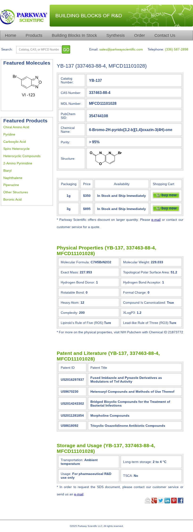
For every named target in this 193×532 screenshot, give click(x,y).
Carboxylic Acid (14, 142)
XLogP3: (129, 313)
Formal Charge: (135, 292)
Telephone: (156, 49)
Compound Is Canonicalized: (144, 302)
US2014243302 (72, 403)
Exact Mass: (70, 272)
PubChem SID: (68, 116)
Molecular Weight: (136, 262)
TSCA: (130, 476)
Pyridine (9, 134)
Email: (93, 49)
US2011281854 (72, 415)
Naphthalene (12, 178)
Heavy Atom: (70, 302)
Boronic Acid (12, 199)
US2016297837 (72, 379)
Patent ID (68, 367)
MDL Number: (71, 103)
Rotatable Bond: (73, 292)
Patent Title (98, 367)
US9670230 (69, 391)
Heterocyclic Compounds (21, 156)
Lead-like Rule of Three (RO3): (146, 323)
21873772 (175, 332)
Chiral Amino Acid (16, 127)
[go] (66, 49)
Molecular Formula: (75, 262)
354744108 (98, 116)
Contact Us (164, 35)
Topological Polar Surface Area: (146, 272)
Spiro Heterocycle (16, 149)
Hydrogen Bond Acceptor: (142, 282)
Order (139, 35)
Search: (7, 49)
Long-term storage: (144, 462)
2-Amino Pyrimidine (17, 163)
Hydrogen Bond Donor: (78, 282)
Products (34, 35)
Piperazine (11, 185)
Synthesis (115, 35)
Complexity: (69, 313)
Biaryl (7, 170)
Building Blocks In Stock (74, 35)
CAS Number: (71, 93)
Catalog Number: (67, 80)
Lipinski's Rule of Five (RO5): (82, 323)
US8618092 (69, 425)
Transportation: (79, 462)
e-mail (156, 219)
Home (10, 35)
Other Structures (15, 192)
